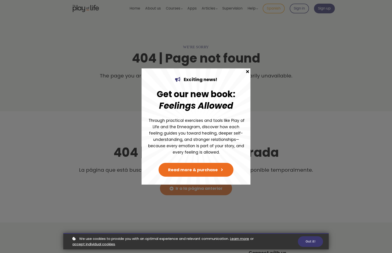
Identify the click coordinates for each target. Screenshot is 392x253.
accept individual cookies (93, 244)
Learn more (239, 238)
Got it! (310, 241)
